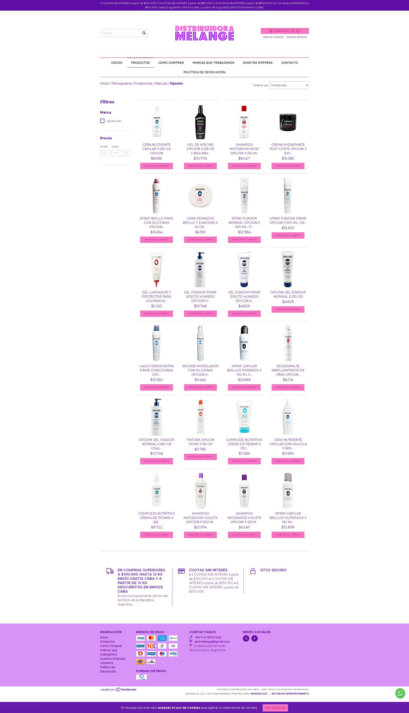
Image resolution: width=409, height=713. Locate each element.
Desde (104, 146)
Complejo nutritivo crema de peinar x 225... (156, 518)
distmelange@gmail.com (212, 642)
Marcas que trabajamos (213, 63)
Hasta (115, 146)
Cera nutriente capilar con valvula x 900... (288, 444)
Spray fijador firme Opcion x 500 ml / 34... (288, 220)
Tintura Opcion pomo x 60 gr (200, 442)
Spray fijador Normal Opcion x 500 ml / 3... (244, 222)
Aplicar (127, 153)
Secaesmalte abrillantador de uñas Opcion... (288, 370)
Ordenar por (260, 85)
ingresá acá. (259, 693)
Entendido (275, 708)
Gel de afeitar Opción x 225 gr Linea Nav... (200, 149)
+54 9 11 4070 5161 (208, 637)
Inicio (116, 63)
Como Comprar (171, 63)
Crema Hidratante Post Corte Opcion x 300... (288, 149)
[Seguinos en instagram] (246, 638)
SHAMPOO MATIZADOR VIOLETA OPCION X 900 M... (200, 518)
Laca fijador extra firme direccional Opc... (157, 370)
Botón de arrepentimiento (290, 693)
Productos (140, 63)
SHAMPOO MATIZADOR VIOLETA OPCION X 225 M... (244, 518)
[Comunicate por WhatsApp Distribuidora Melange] (400, 693)
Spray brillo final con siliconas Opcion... (157, 222)
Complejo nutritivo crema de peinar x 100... (244, 444)
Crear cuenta (273, 37)
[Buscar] (144, 33)
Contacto (289, 63)
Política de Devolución (204, 72)
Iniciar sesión (297, 37)
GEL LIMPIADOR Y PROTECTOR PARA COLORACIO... (156, 296)
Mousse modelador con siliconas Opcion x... (200, 370)
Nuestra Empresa (258, 63)
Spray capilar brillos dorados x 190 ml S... (244, 370)
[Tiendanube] (118, 690)
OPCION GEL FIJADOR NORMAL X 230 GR (288, 294)
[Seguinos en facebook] (254, 638)
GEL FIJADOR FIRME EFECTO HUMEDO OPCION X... (200, 296)
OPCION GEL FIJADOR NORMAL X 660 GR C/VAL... (156, 444)
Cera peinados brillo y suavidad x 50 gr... (200, 222)
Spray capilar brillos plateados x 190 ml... (288, 518)
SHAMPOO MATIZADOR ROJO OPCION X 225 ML (244, 149)
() (287, 31)
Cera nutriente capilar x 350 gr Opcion (156, 149)
